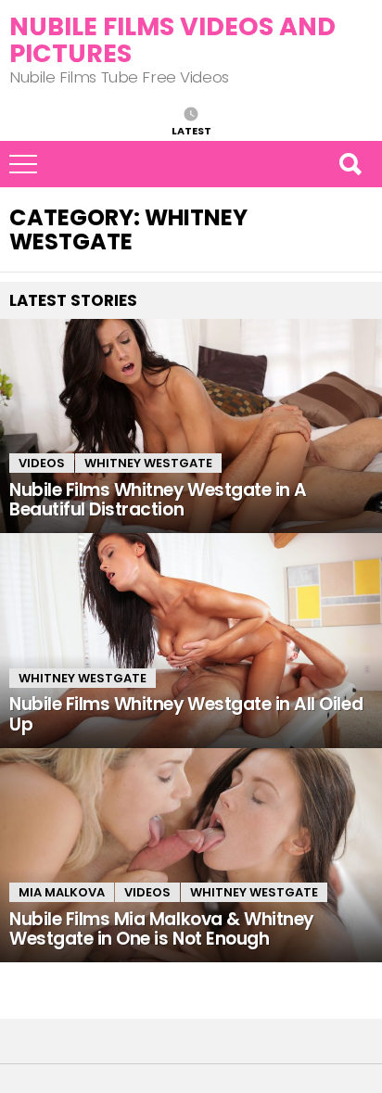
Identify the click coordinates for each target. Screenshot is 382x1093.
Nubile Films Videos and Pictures (172, 39)
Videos (42, 463)
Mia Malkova (62, 892)
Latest (191, 129)
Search (349, 164)
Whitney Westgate (148, 463)
